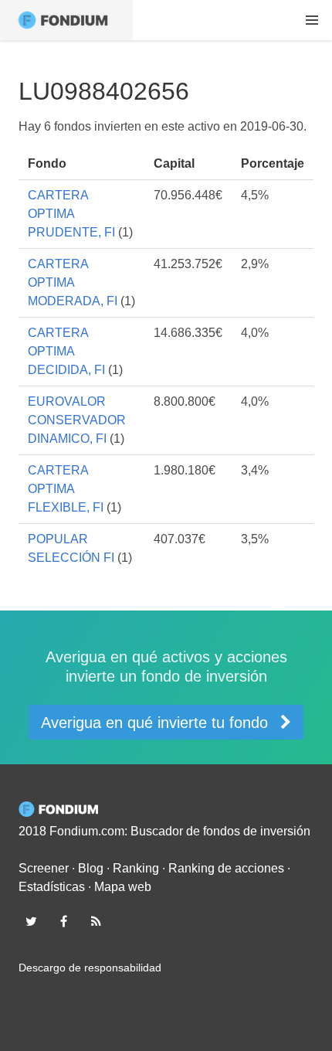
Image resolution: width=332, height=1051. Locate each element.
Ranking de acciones (226, 868)
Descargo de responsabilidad (90, 967)
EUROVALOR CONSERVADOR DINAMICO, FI (77, 420)
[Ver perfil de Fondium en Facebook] (63, 921)
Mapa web (122, 886)
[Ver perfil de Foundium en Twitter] (31, 921)
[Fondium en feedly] (96, 921)
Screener (44, 868)
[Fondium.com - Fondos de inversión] (66, 20)
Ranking (136, 868)
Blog (90, 868)
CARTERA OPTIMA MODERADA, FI (72, 282)
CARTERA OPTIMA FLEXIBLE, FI (65, 489)
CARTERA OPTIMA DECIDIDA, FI (66, 351)
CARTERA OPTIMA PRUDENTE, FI (71, 214)
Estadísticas (52, 886)
